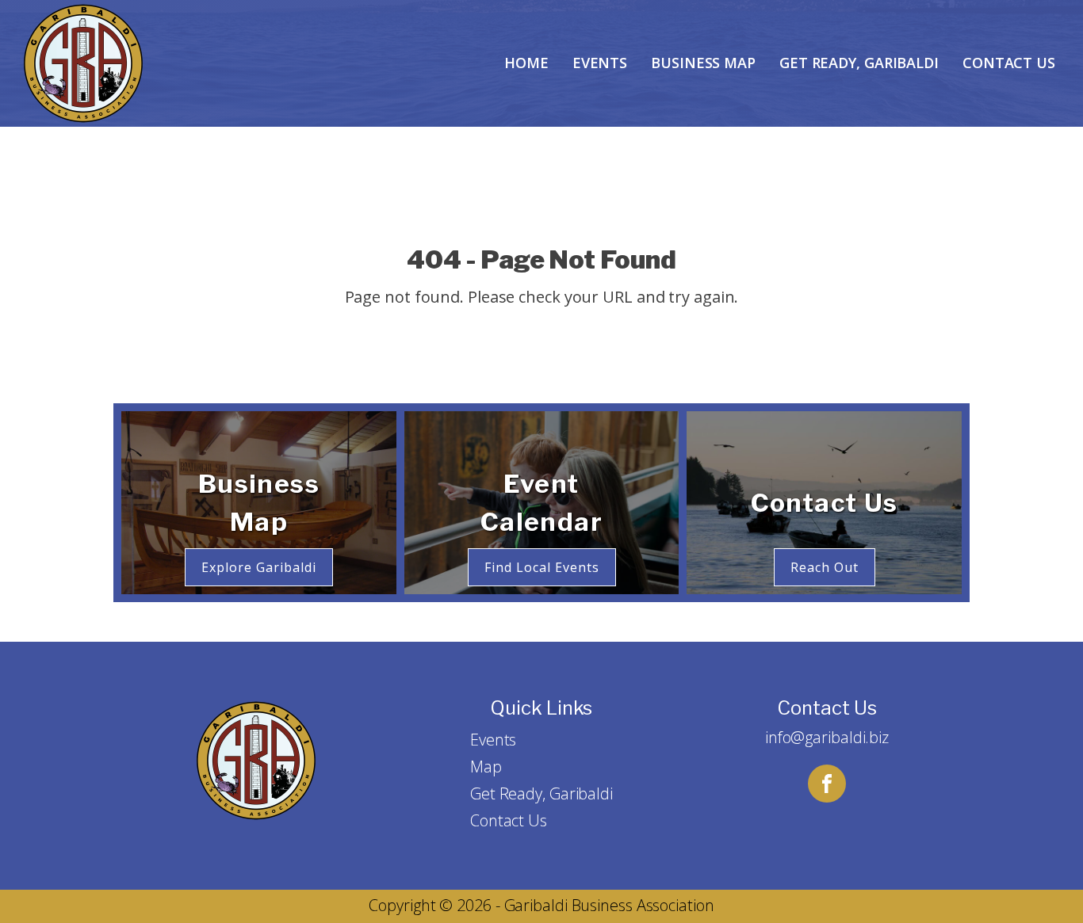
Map (486, 766)
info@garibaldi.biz (827, 737)
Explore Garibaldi (258, 567)
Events (599, 62)
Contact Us (1008, 62)
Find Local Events (541, 567)
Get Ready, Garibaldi (859, 62)
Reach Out (824, 567)
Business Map (703, 62)
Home (526, 62)
